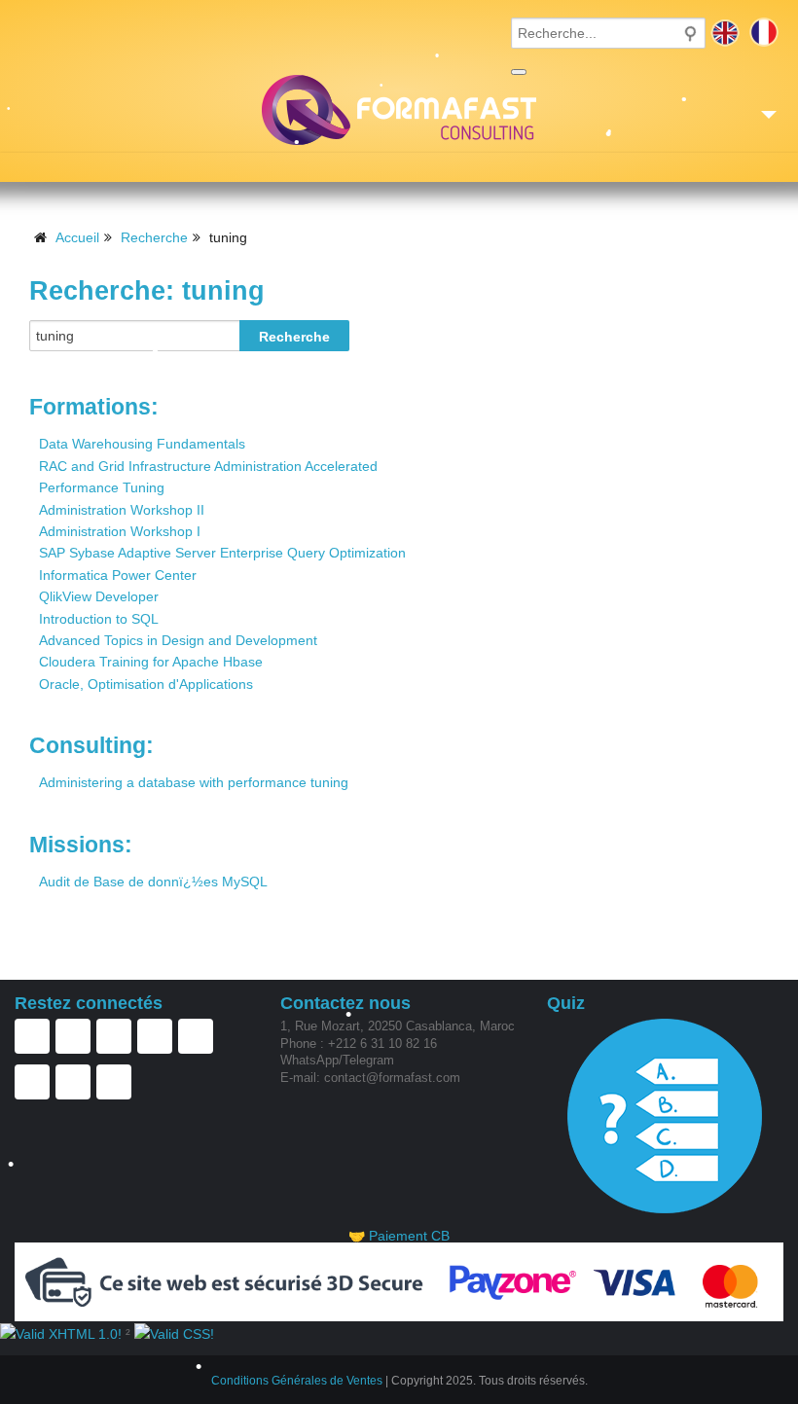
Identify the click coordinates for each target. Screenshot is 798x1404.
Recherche (154, 237)
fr (764, 32)
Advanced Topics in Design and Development (178, 640)
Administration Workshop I (119, 531)
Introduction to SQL (99, 619)
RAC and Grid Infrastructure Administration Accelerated (208, 466)
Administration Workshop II (121, 510)
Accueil (77, 237)
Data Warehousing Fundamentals (142, 443)
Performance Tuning (101, 487)
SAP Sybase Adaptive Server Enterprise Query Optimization (222, 552)
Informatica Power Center (118, 575)
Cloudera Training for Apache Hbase (151, 661)
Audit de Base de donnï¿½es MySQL (153, 881)
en (725, 32)
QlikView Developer (99, 596)
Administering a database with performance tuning (193, 782)
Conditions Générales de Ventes (296, 1380)
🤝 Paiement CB (399, 1235)
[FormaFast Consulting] (399, 110)
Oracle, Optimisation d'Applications (146, 684)
